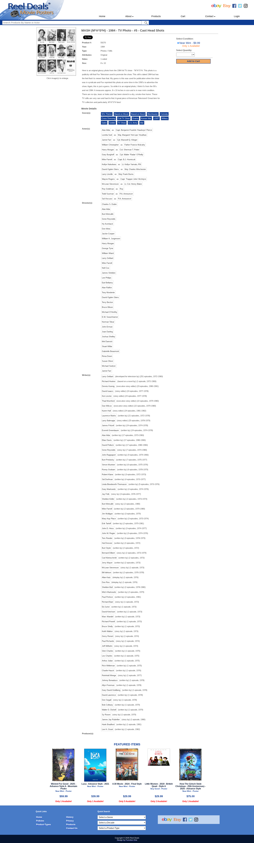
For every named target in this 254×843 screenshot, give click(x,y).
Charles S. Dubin (109, 204)
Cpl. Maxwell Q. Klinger (127, 140)
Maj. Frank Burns (126, 174)
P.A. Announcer (126, 194)
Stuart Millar (107, 346)
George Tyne (107, 248)
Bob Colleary (107, 705)
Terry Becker (107, 302)
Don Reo (106, 582)
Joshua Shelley (108, 336)
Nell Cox (105, 268)
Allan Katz (106, 577)
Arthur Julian (107, 661)
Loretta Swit (107, 135)
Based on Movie (121, 114)
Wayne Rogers (108, 179)
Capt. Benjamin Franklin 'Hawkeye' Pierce (134, 130)
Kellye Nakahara (109, 164)
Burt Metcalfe (107, 214)
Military (165, 118)
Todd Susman (108, 194)
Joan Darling (107, 331)
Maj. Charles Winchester (135, 169)
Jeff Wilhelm (107, 646)
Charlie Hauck (108, 670)
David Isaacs (107, 391)
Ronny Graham (108, 469)
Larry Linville (107, 174)
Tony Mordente (108, 292)
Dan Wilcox (107, 406)
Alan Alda (106, 130)
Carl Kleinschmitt (109, 558)
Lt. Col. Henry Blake (133, 184)
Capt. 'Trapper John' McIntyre (133, 179)
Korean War (146, 118)
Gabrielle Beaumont (110, 351)
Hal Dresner (107, 543)
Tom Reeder (107, 538)
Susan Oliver (107, 361)
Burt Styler (106, 548)
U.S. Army (132, 123)
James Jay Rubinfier (111, 719)
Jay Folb (105, 494)
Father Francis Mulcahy (134, 145)
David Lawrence (109, 695)
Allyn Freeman (108, 685)
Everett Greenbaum (110, 430)
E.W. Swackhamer (110, 317)
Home (102, 16)
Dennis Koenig (108, 386)
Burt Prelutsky (108, 460)
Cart (183, 16)
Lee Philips (106, 278)
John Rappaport (109, 455)
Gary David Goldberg (111, 690)
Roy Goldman (108, 189)
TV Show (122, 123)
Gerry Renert (107, 636)
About (128, 16)
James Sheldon (108, 273)
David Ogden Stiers (110, 169)
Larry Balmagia (108, 420)
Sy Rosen (106, 714)
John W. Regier (108, 533)
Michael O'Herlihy (109, 312)
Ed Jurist (106, 607)
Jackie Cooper (108, 233)
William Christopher (110, 145)
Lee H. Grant (107, 729)
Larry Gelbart (107, 258)
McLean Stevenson (110, 184)
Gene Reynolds (108, 219)
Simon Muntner (108, 464)
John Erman (107, 327)
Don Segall (106, 700)
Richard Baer (107, 602)
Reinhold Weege (109, 675)
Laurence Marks (109, 415)
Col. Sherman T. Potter (129, 149)
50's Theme (107, 114)
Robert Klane (107, 474)
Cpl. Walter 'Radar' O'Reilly (131, 154)
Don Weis (106, 229)
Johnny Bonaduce (109, 680)
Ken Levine (107, 396)
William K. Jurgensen (111, 238)
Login (237, 16)
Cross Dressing (108, 118)
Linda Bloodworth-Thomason (114, 484)
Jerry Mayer (107, 563)
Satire (104, 123)
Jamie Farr (106, 140)
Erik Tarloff (106, 523)
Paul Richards (108, 641)
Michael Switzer (109, 366)
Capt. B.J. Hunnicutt (126, 159)
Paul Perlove (107, 597)
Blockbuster (153, 114)
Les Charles (107, 656)
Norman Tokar (108, 322)
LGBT (156, 118)
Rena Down (107, 356)
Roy (121, 189)
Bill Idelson (106, 572)
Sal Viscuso (107, 199)
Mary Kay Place (109, 518)
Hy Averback (107, 224)
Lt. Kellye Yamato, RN (131, 164)
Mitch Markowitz (109, 592)
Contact (209, 16)
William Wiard (108, 253)
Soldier (112, 123)
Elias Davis (107, 440)
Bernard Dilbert (108, 553)
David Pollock (108, 445)
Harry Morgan (108, 149)
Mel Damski (107, 341)
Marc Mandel (107, 616)
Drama (135, 118)
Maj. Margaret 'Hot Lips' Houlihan (132, 135)
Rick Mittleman (108, 665)
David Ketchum (108, 612)
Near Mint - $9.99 (189, 44)
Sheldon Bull (107, 587)
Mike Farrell (107, 159)
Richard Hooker (108, 381)
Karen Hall (106, 411)
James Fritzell (108, 425)
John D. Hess (108, 528)
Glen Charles (107, 651)
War (142, 123)
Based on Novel (138, 114)
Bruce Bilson (107, 307)
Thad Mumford (108, 401)
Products (156, 16)
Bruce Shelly (107, 626)
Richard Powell (108, 621)
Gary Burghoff (108, 154)
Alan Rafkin (107, 287)
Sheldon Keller (108, 499)
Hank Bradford (108, 724)
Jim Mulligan (107, 514)
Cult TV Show (124, 118)
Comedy (164, 114)
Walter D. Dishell (109, 710)
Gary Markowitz (109, 489)
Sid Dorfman (107, 479)
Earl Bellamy (107, 282)
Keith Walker (107, 631)
